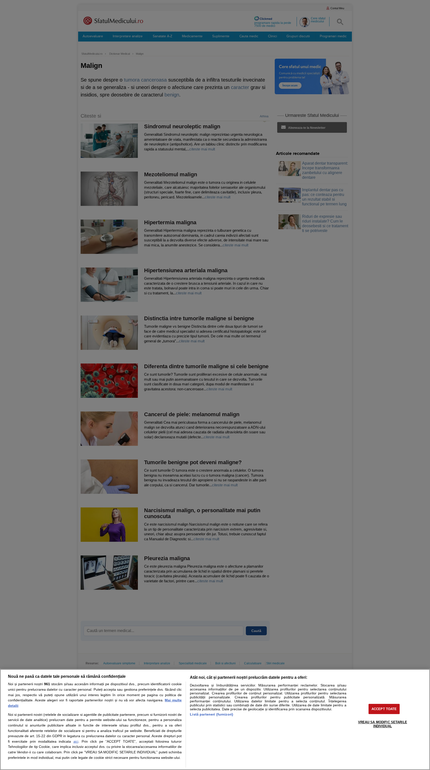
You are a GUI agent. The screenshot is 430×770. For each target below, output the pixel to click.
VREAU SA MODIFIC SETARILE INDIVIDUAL (382, 724)
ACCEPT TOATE (384, 709)
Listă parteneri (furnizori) (211, 714)
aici (75, 741)
